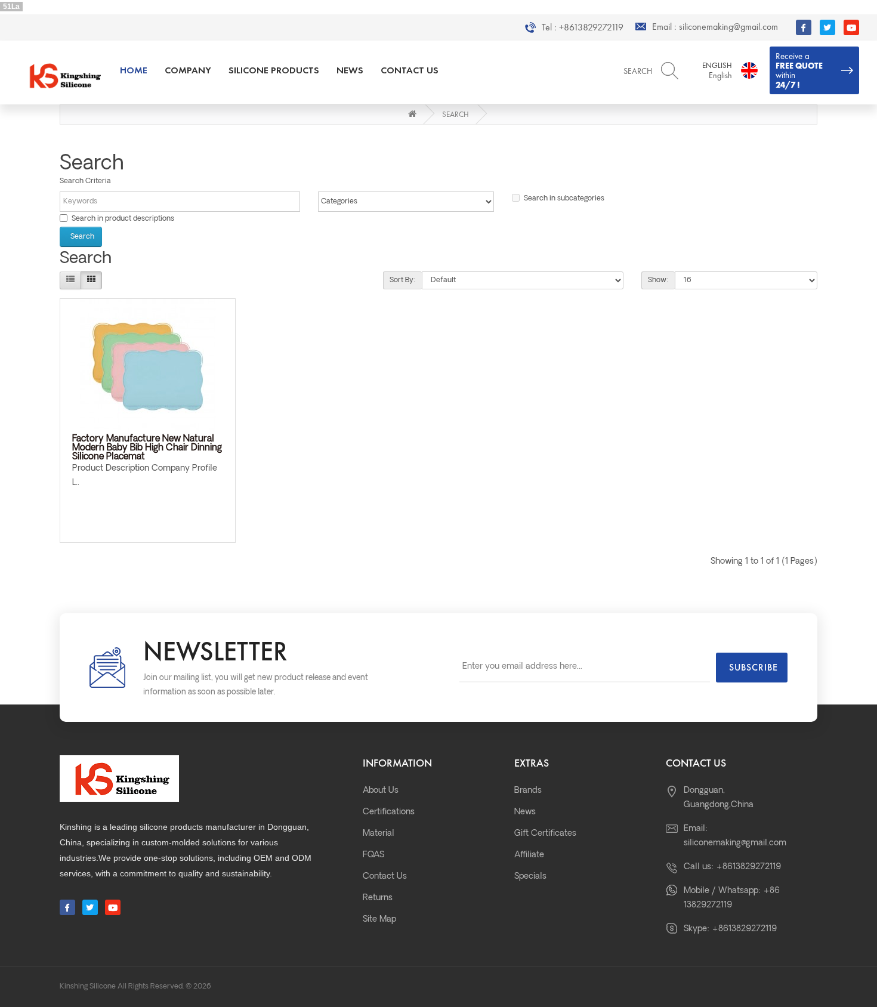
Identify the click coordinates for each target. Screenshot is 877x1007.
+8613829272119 (591, 27)
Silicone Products (273, 70)
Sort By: (403, 280)
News (349, 70)
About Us (381, 790)
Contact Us (409, 70)
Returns (378, 898)
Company (188, 70)
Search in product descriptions (123, 219)
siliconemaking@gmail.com (728, 27)
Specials (530, 876)
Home (133, 70)
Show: (658, 280)
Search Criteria (85, 181)
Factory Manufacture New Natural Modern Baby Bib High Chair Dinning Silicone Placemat (147, 448)
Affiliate (529, 855)
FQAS (373, 855)
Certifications (389, 812)
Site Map (379, 919)
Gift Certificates (545, 833)
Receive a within (799, 70)
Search (455, 114)
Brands (528, 790)
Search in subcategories (564, 198)
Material (378, 833)
